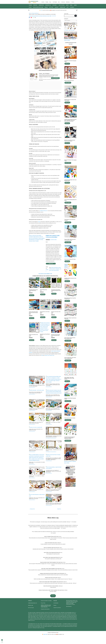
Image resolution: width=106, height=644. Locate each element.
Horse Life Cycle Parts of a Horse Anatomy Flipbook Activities (53, 490)
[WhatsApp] (33, 17)
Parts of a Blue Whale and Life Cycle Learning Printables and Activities (53, 384)
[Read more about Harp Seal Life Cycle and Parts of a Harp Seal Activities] (37, 495)
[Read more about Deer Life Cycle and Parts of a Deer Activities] (37, 457)
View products (67, 440)
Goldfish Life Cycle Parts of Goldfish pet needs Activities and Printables (53, 471)
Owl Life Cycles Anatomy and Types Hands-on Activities (35, 392)
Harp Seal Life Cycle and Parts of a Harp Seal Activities (37, 498)
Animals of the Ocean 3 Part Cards (51, 577)
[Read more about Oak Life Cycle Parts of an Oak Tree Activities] (37, 444)
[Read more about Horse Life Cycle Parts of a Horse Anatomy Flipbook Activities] (54, 484)
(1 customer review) (53, 239)
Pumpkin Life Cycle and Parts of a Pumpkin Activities (36, 409)
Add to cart (51, 263)
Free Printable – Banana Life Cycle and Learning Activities (53, 436)
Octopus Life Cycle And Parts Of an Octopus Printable (37, 386)
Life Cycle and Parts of (32, 387)
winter (39, 221)
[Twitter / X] (35, 17)
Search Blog (66, 13)
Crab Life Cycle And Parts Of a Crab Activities (35, 429)
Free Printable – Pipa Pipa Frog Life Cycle (53, 450)
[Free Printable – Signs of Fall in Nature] (70, 25)
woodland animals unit (43, 210)
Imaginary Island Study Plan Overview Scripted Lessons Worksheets (52, 573)
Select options (67, 82)
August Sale (45, 634)
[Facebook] (29, 17)
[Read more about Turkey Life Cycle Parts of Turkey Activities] (37, 470)
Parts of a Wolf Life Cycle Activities (53, 236)
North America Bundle (55, 270)
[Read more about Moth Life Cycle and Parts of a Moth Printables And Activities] (54, 391)
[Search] (75, 16)
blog (42, 355)
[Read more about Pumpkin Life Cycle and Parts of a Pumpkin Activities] (37, 403)
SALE (41, 10)
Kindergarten (57, 268)
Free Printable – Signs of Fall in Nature (69, 30)
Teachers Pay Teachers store (49, 355)
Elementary (56, 267)
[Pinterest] (31, 17)
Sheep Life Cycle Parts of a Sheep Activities (53, 423)
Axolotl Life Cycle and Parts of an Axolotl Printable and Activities (53, 504)
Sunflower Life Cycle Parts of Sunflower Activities (36, 423)
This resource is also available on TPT (45, 273)
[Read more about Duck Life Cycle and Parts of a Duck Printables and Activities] (54, 403)
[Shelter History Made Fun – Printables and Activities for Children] (70, 35)
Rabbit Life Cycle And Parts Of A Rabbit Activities (36, 490)
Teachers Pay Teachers (57, 607)
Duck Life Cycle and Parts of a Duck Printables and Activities (53, 409)
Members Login (30, 605)
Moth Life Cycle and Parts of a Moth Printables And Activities (53, 395)
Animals (52, 267)
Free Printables (48, 451)
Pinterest (54, 605)
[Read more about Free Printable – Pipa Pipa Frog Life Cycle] (54, 444)
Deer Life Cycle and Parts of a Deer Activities (37, 462)
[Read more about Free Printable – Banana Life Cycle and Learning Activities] (54, 430)
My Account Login (31, 607)
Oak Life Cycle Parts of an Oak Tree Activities (36, 450)
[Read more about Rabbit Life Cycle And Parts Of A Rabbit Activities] (37, 484)
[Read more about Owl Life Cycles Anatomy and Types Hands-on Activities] (36, 390)
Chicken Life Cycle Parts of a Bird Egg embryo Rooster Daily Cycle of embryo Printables (53, 459)
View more (53, 595)
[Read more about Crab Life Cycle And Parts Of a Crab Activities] (35, 427)
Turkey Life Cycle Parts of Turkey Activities (36, 476)
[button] (51, 2)
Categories (66, 18)
